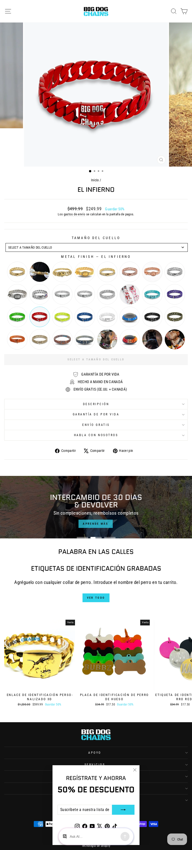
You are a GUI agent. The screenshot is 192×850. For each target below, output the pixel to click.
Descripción (96, 404)
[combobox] (97, 247)
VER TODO (96, 597)
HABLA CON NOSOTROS (96, 435)
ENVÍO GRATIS (96, 425)
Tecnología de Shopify (96, 845)
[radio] (17, 272)
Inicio (95, 180)
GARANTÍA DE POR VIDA (96, 414)
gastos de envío (75, 214)
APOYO (94, 752)
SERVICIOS (94, 764)
